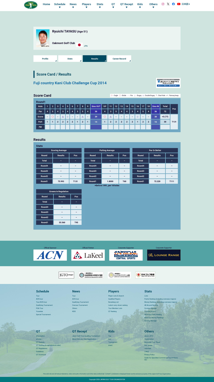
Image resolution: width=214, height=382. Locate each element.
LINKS (146, 352)
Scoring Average (150, 308)
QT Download (41, 355)
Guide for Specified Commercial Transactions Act (161, 359)
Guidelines (40, 352)
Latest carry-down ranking (118, 305)
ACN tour (39, 299)
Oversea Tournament (80, 305)
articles (38, 339)
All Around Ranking (151, 305)
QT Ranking (112, 311)
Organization (149, 339)
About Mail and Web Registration (84, 339)
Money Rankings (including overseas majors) (160, 302)
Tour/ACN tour (41, 302)
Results (94, 59)
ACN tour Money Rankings (154, 318)
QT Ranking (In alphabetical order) (48, 345)
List (109, 339)
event (110, 345)
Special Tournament (43, 315)
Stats (69, 59)
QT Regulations (41, 348)
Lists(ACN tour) (150, 311)
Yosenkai (39, 311)
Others (74, 308)
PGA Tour (39, 308)
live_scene (148, 345)
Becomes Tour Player (152, 342)
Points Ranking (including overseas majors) (160, 299)
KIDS (74, 311)
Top (109, 336)
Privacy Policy (149, 355)
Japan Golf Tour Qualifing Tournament (86, 336)
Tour (37, 296)
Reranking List (113, 302)
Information (40, 336)
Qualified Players (114, 299)
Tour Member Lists (115, 308)
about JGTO (148, 336)
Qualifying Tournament (44, 305)
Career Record (119, 59)
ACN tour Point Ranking (153, 315)
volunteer (147, 348)
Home (46, 4)
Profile (45, 59)
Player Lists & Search (116, 296)
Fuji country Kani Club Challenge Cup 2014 (70, 83)
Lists (146, 296)
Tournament (112, 342)
